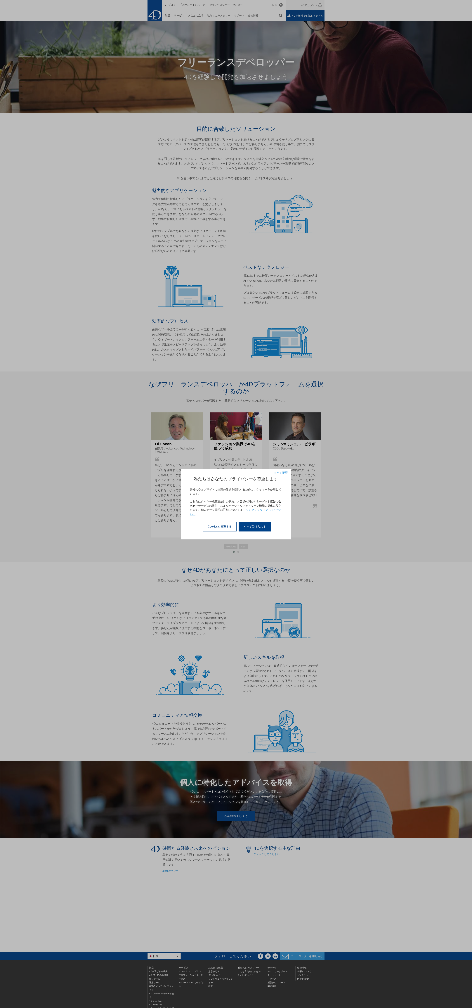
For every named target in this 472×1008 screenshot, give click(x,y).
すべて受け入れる (255, 526)
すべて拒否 (281, 472)
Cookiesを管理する (220, 526)
